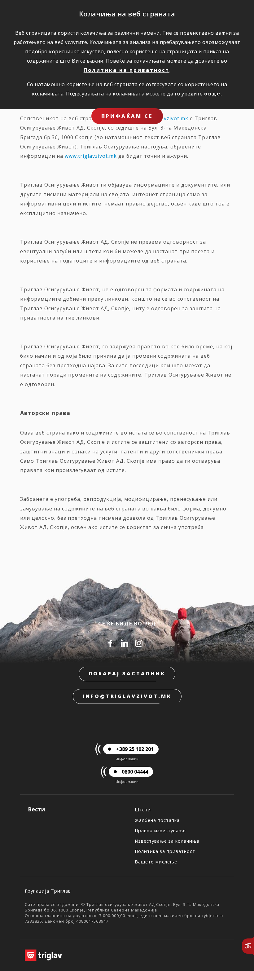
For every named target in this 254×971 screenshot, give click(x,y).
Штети (143, 810)
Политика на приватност (126, 70)
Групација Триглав (48, 891)
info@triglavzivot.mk (127, 696)
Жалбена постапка (157, 820)
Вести (36, 809)
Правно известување (160, 830)
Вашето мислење (156, 862)
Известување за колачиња (167, 841)
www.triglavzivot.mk (91, 155)
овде (212, 93)
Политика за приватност (165, 851)
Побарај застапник (127, 673)
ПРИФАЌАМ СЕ (127, 116)
